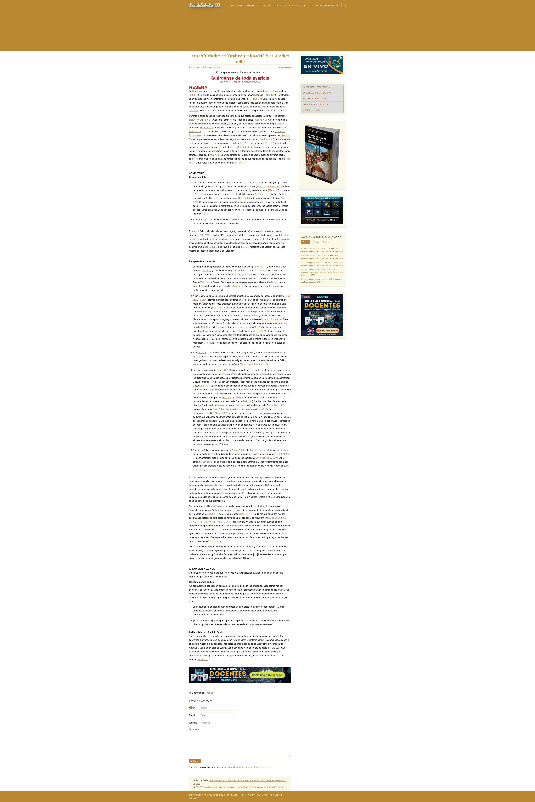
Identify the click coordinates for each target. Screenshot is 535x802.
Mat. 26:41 (206, 327)
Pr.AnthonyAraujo (281, 5)
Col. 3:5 (206, 213)
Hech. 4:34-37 (223, 521)
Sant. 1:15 (269, 91)
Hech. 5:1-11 (239, 450)
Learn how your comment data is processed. (250, 767)
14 (220, 541)
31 (213, 469)
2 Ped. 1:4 (248, 143)
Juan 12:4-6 (260, 119)
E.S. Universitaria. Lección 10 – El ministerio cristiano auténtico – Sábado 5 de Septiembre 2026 (322, 257)
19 (199, 299)
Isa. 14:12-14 (259, 266)
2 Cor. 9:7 (240, 162)
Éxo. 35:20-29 (277, 517)
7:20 (205, 119)
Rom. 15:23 (244, 198)
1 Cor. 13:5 (269, 94)
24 (201, 119)
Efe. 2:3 (272, 190)
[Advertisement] (267, 30)
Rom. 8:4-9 (194, 135)
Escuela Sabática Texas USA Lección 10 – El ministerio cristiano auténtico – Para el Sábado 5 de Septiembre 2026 (322, 272)
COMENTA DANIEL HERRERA (315, 104)
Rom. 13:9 (276, 319)
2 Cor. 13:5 (203, 659)
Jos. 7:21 (208, 342)
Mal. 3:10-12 (240, 286)
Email (192, 715)
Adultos (240, 5)
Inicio (232, 5)
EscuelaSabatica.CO (204, 5)
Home (243, 795)
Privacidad (276, 795)
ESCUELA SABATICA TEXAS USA (317, 92)
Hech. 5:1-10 (206, 127)
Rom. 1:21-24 (265, 194)
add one (211, 692)
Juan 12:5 (205, 385)
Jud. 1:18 (193, 94)
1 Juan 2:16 (273, 186)
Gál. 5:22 (280, 131)
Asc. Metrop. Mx (299, 5)
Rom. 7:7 (265, 319)
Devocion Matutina (329, 5)
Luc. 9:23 (268, 139)
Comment (194, 729)
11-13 (201, 469)
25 (206, 469)
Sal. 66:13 (262, 409)
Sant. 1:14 (262, 186)
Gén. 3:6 (202, 352)
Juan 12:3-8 (221, 413)
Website (193, 722)
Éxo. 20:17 (217, 307)
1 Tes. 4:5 (285, 135)
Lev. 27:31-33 (261, 457)
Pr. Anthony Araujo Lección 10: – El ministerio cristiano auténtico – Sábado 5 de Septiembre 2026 (322, 250)
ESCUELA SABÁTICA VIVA (314, 98)
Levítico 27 (208, 461)
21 (210, 119)
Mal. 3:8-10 (195, 131)
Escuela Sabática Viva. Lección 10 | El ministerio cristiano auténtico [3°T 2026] (321, 280)
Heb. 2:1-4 (212, 513)
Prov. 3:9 (240, 409)
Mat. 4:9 (206, 270)
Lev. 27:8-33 (283, 453)
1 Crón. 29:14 (242, 147)
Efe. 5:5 (204, 235)
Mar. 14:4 (226, 397)
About (251, 795)
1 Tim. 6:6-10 (256, 98)
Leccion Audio (264, 5)
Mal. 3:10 (247, 401)
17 (281, 186)
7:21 (204, 299)
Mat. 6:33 (258, 327)
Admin (194, 798)
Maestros (251, 5)
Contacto (262, 795)
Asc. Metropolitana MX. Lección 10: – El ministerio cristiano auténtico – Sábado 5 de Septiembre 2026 (322, 263)
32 (217, 469)
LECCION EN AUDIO (311, 110)
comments (286, 67)
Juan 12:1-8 (224, 370)
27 (210, 469)
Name (192, 707)
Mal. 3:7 (274, 282)
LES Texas (313, 5)
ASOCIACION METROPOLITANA (316, 87)
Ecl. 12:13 (213, 541)
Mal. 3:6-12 (209, 521)
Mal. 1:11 (278, 405)
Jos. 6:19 (194, 119)
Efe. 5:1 (212, 154)
